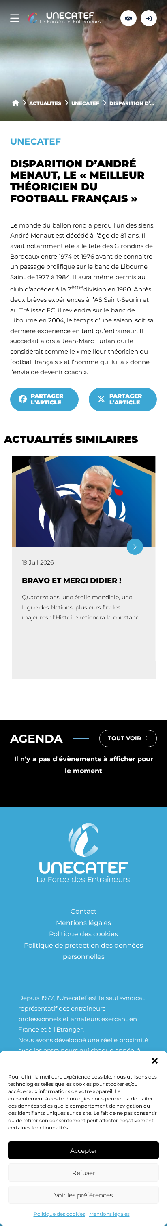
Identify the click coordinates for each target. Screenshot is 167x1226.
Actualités (45, 103)
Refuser (83, 1173)
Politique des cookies (59, 1214)
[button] (155, 1061)
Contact (84, 911)
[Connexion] (149, 18)
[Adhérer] (128, 18)
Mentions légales (109, 1214)
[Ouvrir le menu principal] (14, 18)
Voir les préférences (83, 1195)
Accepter (83, 1150)
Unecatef (85, 103)
